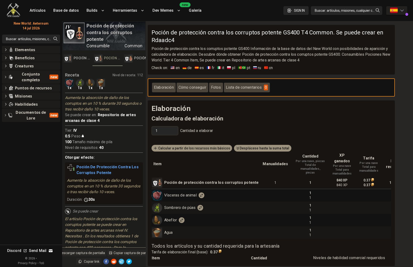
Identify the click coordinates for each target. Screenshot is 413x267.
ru (257, 67)
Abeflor (170, 220)
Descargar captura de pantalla (82, 253)
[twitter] (129, 261)
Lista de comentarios (246, 87)
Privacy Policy (27, 263)
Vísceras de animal (180, 195)
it (220, 67)
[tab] (77, 58)
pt (244, 67)
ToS (41, 263)
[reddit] (114, 261)
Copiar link (91, 261)
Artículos (38, 10)
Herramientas (125, 10)
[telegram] (121, 261)
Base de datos (66, 10)
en (175, 67)
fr (210, 67)
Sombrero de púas (180, 207)
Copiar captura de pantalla (133, 253)
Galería (195, 10)
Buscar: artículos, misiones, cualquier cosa (346, 10)
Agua (168, 232)
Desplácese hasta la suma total (264, 148)
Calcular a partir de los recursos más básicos (194, 148)
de (187, 67)
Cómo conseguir (192, 87)
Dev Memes (168, 9)
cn (268, 67)
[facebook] (106, 261)
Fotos (216, 87)
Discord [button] (14, 250)
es (199, 67)
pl (231, 67)
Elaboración (164, 87)
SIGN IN (299, 10)
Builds (92, 10)
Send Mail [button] (37, 250)
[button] (31, 50)
